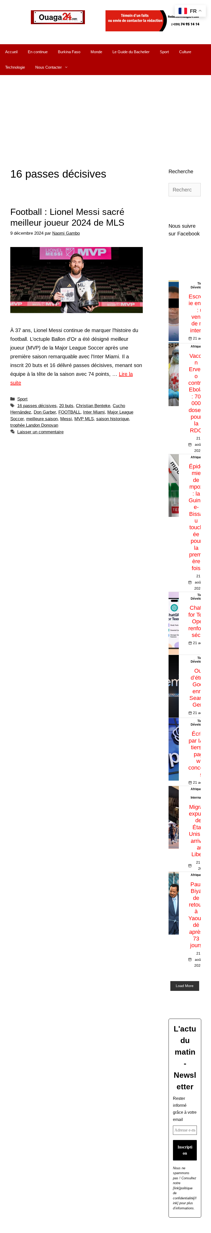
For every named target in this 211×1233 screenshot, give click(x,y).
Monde (96, 52)
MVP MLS (84, 418)
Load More (185, 986)
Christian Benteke (93, 405)
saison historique (112, 418)
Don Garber (45, 412)
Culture (185, 52)
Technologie (15, 67)
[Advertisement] (105, 114)
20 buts (66, 405)
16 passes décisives (37, 405)
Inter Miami (94, 412)
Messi (66, 418)
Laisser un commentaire (40, 432)
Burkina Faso (69, 52)
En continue (38, 52)
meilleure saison (42, 418)
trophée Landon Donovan (34, 425)
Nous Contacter (48, 67)
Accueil (11, 52)
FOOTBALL (69, 412)
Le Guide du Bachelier (131, 52)
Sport (164, 52)
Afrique (196, 346)
